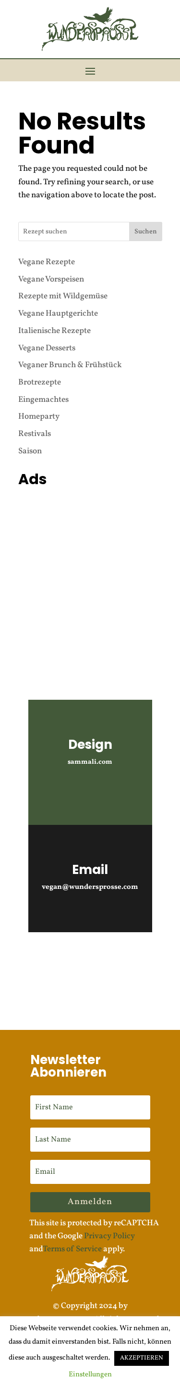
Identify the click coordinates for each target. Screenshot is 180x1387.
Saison (30, 451)
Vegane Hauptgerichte (58, 313)
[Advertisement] (90, 581)
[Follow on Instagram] (63, 958)
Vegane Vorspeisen (51, 279)
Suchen (145, 231)
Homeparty (39, 416)
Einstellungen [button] (90, 1375)
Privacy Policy (109, 1236)
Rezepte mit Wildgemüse (63, 296)
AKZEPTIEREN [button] (141, 1358)
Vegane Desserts (46, 348)
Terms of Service (72, 1249)
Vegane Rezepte (46, 262)
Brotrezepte (39, 382)
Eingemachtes (43, 399)
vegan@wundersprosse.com (90, 887)
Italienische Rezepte (54, 330)
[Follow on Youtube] (90, 958)
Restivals (34, 433)
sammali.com (90, 762)
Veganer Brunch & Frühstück (70, 365)
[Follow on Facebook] (117, 958)
